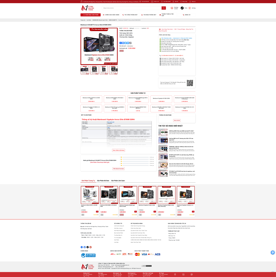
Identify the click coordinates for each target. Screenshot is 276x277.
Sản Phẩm (116, 240)
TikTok (185, 8)
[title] (175, 274)
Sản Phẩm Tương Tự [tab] (88, 181)
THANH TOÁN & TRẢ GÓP (168, 14)
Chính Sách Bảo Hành (136, 228)
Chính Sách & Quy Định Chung (138, 226)
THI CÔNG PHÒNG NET (131, 14)
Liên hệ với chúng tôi (119, 226)
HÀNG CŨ (187, 14)
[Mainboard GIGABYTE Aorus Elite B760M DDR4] (84, 70)
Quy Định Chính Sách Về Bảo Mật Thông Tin (141, 237)
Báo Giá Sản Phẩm (118, 233)
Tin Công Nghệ (117, 237)
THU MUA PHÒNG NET (149, 14)
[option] (177, 132)
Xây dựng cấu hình (176, 8)
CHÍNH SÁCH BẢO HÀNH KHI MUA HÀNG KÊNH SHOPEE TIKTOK (146, 240)
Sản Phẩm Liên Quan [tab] (118, 181)
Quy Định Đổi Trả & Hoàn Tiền (138, 233)
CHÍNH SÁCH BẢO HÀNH (112, 14)
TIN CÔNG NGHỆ (166, 1)
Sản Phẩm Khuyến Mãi (119, 230)
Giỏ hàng (193, 8)
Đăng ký (193, 1)
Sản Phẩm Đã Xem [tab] (103, 181)
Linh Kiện (116, 242)
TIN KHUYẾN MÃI (145, 1)
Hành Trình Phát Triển (136, 242)
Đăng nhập (184, 1)
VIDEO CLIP (156, 1)
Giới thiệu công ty (118, 228)
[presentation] (81, 69)
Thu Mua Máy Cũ (118, 235)
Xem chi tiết (177, 120)
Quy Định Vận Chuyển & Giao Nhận (139, 235)
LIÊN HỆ (176, 1)
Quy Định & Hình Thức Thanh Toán (139, 230)
